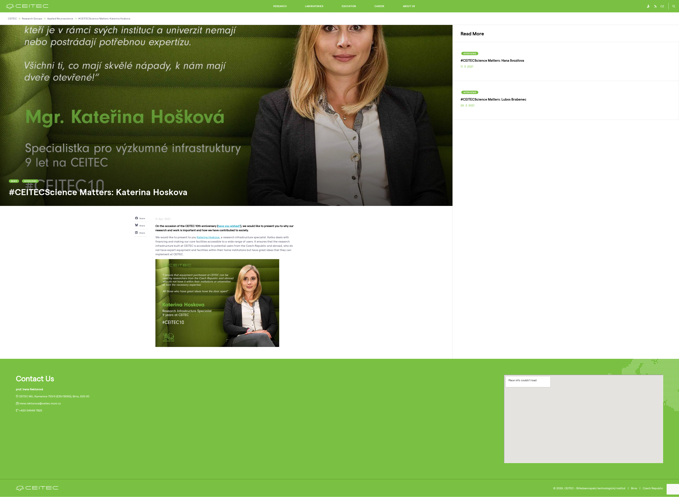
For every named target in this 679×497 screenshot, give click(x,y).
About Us (409, 6)
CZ (662, 6)
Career (379, 6)
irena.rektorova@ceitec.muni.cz (40, 403)
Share (142, 218)
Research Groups (32, 18)
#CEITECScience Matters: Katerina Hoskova (104, 18)
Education (349, 6)
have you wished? (229, 225)
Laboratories (314, 6)
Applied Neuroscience (60, 18)
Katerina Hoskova (208, 237)
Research (279, 6)
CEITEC (12, 18)
